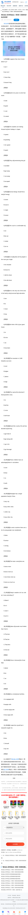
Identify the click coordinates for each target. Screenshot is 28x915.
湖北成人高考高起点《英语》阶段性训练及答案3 (12, 883)
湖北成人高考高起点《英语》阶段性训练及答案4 (12, 872)
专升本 (19, 9)
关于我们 (9, 895)
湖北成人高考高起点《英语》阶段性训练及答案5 (12, 887)
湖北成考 (6, 23)
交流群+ (16, 19)
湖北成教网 (4, 9)
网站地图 (14, 895)
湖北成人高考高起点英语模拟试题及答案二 (11, 878)
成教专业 (21, 5)
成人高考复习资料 (13, 9)
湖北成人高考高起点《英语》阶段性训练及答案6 (12, 880)
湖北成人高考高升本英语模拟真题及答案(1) (11, 874)
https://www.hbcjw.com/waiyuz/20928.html (13, 852)
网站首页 (3, 5)
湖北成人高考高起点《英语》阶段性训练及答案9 (12, 885)
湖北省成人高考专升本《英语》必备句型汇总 (11, 889)
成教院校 (15, 5)
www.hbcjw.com (19, 850)
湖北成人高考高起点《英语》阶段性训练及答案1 (12, 869)
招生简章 (9, 5)
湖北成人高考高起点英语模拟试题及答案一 (11, 876)
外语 (24, 9)
